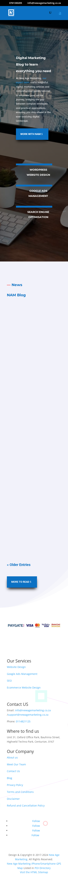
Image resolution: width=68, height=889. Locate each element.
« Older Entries (18, 564)
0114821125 (23, 721)
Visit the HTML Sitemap (34, 872)
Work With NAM (30, 134)
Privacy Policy (15, 785)
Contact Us (13, 771)
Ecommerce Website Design (24, 687)
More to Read (20, 581)
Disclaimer (13, 799)
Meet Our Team (16, 764)
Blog (9, 778)
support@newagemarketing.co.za (28, 714)
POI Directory (43, 868)
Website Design (16, 667)
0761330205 (15, 3)
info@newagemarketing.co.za (33, 710)
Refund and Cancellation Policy (26, 805)
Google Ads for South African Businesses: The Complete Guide (31, 490)
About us (12, 757)
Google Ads (36, 333)
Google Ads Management (22, 674)
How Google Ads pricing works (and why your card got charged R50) (33, 405)
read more (34, 379)
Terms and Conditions (20, 792)
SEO (9, 680)
